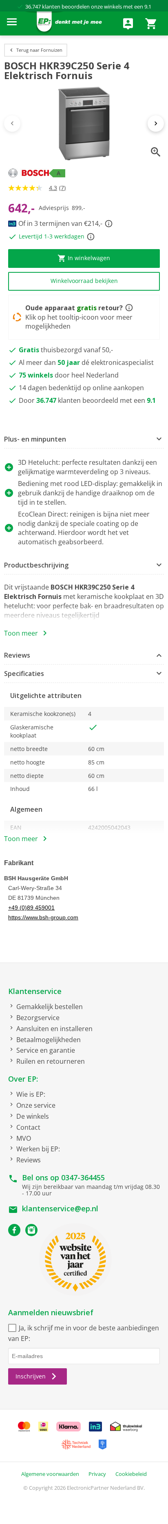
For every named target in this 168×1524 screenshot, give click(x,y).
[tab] (84, 439)
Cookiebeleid (131, 1474)
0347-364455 (83, 1177)
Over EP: (23, 1079)
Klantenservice (35, 991)
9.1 (147, 6)
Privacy (97, 1474)
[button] (84, 439)
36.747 (33, 6)
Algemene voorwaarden (50, 1474)
